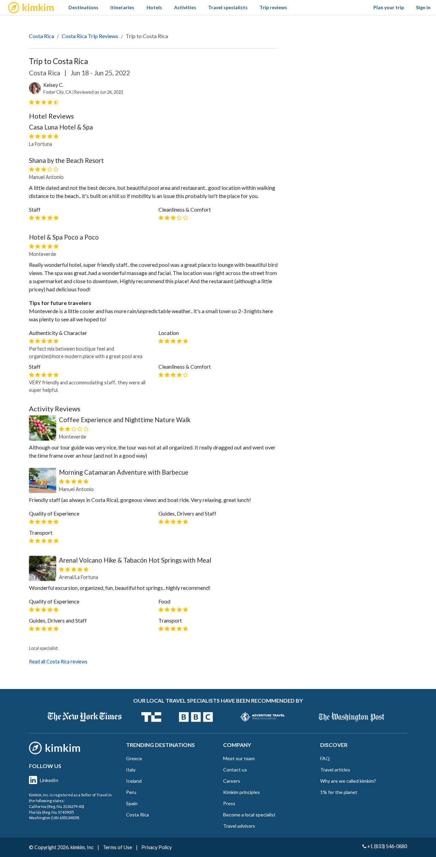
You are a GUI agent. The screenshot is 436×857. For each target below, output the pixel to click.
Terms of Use (117, 847)
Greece (134, 758)
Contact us (235, 769)
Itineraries (122, 7)
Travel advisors (239, 826)
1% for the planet (338, 792)
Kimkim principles (241, 792)
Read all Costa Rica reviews (58, 661)
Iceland (134, 781)
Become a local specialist (249, 814)
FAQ (325, 758)
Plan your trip (388, 7)
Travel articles (335, 769)
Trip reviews (273, 7)
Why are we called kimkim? (348, 781)
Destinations (83, 7)
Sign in (423, 7)
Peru (131, 792)
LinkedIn (49, 780)
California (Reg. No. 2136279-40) (56, 806)
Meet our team (239, 758)
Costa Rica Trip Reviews (90, 36)
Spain (132, 803)
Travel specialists (228, 7)
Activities (185, 7)
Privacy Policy (156, 847)
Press (229, 803)
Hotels (154, 7)
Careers (231, 781)
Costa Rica (41, 36)
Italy (131, 769)
